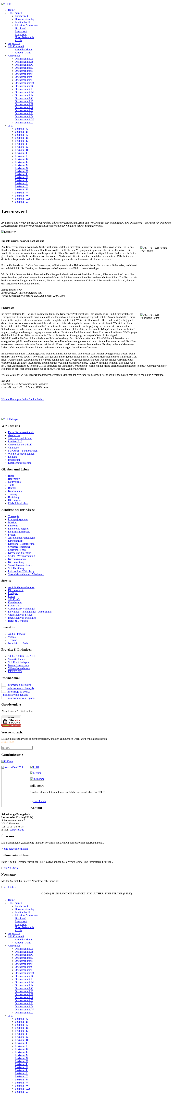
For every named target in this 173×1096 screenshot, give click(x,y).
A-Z (10, 125)
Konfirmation (15, 491)
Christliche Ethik (17, 549)
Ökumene (13, 447)
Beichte (12, 488)
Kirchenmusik (15, 540)
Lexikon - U (21, 189)
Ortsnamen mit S (24, 107)
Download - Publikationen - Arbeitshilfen (30, 611)
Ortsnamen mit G (24, 76)
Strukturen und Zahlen (20, 438)
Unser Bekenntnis (24, 37)
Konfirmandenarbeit (19, 531)
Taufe (11, 484)
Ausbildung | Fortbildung (21, 537)
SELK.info (14, 599)
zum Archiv (39, 801)
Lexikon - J (21, 156)
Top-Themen (15, 12)
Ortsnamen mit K (24, 86)
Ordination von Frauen (20, 614)
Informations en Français (20, 688)
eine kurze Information (16, 848)
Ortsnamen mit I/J (24, 83)
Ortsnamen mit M (24, 92)
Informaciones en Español (21, 698)
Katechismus (15, 602)
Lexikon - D (21, 137)
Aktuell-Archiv (23, 52)
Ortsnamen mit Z (24, 122)
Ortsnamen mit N (24, 95)
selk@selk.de (17, 829)
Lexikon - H (21, 149)
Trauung (12, 494)
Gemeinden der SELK (20, 444)
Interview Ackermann (26, 25)
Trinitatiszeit (21, 16)
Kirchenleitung (16, 562)
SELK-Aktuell (16, 46)
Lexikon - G (21, 146)
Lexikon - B (21, 131)
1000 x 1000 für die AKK (22, 656)
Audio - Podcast (16, 633)
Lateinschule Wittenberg (21, 571)
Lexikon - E (21, 140)
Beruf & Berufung (18, 620)
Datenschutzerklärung (19, 462)
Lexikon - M (21, 165)
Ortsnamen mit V (24, 116)
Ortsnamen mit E (24, 70)
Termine (12, 640)
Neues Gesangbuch (18, 665)
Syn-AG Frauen (16, 659)
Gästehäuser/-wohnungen (21, 608)
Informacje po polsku (18, 691)
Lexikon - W (22, 195)
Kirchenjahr (14, 500)
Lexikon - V (21, 192)
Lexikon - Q (21, 177)
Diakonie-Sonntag (24, 19)
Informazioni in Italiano (15, 694)
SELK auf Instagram (19, 662)
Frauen (12, 534)
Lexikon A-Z (15, 441)
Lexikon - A (21, 128)
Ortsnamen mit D (24, 67)
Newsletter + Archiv (19, 643)
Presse (11, 596)
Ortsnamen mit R (24, 104)
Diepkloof (20, 28)
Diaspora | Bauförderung (21, 543)
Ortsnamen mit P (24, 101)
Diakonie (13, 525)
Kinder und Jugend (18, 528)
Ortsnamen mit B (24, 61)
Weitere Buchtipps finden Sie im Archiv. (22, 399)
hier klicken (10, 887)
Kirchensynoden (17, 559)
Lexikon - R (21, 180)
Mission (12, 522)
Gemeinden (14, 55)
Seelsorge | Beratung (19, 546)
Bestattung (13, 497)
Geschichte (14, 435)
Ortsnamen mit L (24, 89)
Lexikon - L (21, 162)
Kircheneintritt (15, 590)
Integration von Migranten (22, 617)
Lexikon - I (21, 153)
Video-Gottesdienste (19, 668)
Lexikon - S (21, 183)
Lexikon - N (21, 168)
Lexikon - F (21, 143)
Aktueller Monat (23, 49)
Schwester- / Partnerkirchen (23, 450)
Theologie (13, 516)
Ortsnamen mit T (24, 110)
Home (11, 9)
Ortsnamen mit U (24, 113)
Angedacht (21, 34)
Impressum (14, 459)
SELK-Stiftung (16, 568)
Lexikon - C (21, 134)
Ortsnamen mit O (24, 98)
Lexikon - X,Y (23, 198)
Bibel (11, 475)
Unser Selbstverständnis (21, 432)
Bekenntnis (14, 478)
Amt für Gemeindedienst (21, 587)
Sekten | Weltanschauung (21, 556)
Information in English (19, 684)
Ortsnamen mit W (24, 119)
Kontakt (12, 456)
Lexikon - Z (21, 201)
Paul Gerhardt (22, 22)
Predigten (13, 593)
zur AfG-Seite (11, 868)
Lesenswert (21, 31)
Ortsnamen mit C (24, 64)
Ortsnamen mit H (24, 79)
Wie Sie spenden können (21, 453)
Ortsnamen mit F (24, 73)
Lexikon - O (21, 171)
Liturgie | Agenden (18, 519)
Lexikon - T (21, 186)
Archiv (18, 40)
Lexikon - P (21, 174)
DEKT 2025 (15, 671)
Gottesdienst (14, 481)
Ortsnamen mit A (24, 58)
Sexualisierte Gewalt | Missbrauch (26, 574)
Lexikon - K (21, 159)
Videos (12, 637)
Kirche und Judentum (19, 552)
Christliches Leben (18, 503)
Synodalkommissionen (20, 565)
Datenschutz (14, 605)
